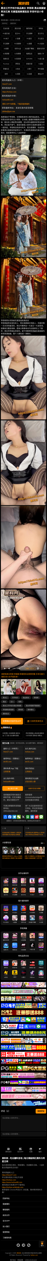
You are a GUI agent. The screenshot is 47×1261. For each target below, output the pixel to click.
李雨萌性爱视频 (8, 710)
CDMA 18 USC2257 (31, 1260)
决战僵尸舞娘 (29, 49)
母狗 (19, 702)
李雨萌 (36, 698)
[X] (23, 817)
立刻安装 (6, 771)
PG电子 (6, 39)
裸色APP (41, 74)
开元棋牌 (29, 33)
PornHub (6, 64)
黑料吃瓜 (6, 714)
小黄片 (29, 69)
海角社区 (6, 59)
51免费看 (18, 54)
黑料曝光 (31, 710)
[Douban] (28, 817)
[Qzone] (32, 817)
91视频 (17, 74)
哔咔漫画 (41, 69)
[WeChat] (19, 817)
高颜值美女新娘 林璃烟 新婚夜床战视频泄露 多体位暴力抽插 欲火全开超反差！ (23, 675)
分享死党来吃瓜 (36, 721)
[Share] (5, 817)
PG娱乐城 (6, 33)
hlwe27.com (7, 84)
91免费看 (6, 54)
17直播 (17, 39)
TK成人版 (41, 59)
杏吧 (6, 74)
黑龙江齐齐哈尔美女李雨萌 (12, 706)
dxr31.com (29, 762)
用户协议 (13, 1260)
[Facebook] (10, 817)
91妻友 (40, 64)
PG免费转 (17, 44)
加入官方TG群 (13, 788)
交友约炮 (6, 28)
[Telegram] (14, 817)
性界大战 (18, 49)
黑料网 (20, 710)
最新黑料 (13, 23)
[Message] (41, 817)
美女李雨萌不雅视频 (33, 706)
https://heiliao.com (9, 92)
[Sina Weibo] (37, 817)
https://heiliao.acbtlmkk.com (12, 1187)
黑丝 (4, 702)
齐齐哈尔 (15, 698)
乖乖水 (41, 28)
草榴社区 (6, 69)
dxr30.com (7, 762)
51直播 (29, 44)
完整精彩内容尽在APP (12, 721)
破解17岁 (41, 54)
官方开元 (41, 33)
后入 (12, 702)
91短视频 (18, 59)
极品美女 (26, 698)
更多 (42, 843)
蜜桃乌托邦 (41, 49)
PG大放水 (40, 44)
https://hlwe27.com (9, 1175)
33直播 (6, 49)
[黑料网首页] (23, 3)
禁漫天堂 (29, 64)
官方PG (17, 33)
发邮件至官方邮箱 (34, 788)
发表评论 (40, 1111)
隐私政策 (20, 1260)
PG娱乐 (29, 39)
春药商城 (29, 28)
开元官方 (41, 39)
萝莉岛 (17, 64)
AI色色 (18, 69)
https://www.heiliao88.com (12, 1182)
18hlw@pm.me (8, 111)
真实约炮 (18, 28)
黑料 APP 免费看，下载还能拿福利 (16, 104)
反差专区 (5, 23)
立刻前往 (28, 771)
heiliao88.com (7, 100)
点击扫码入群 (30, 782)
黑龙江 (5, 698)
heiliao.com (29, 752)
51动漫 (29, 74)
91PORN (29, 59)
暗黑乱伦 (29, 54)
